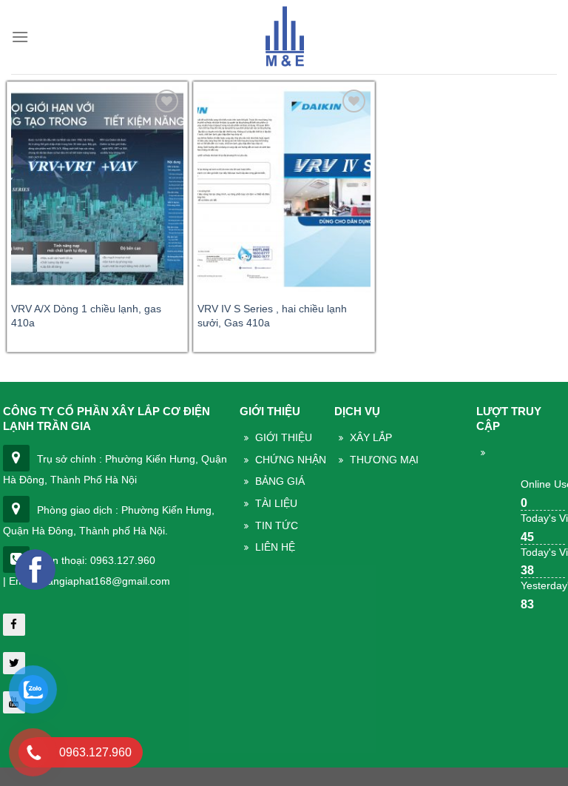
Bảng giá (280, 481)
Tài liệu (276, 503)
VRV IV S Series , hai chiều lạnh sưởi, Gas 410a (272, 316)
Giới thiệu (283, 437)
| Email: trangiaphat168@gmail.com (86, 581)
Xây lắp (371, 437)
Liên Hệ (275, 547)
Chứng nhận (290, 460)
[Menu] (20, 37)
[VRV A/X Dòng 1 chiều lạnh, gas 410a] (97, 189)
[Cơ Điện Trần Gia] (284, 37)
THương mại (384, 460)
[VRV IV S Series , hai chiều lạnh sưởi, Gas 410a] (283, 189)
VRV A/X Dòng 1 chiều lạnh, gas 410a (86, 316)
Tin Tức (276, 525)
